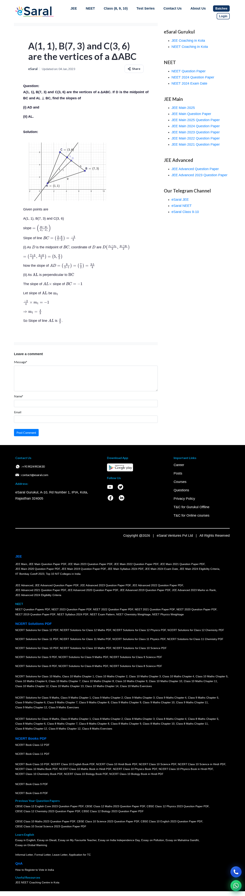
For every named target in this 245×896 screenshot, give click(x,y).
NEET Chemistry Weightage (133, 614)
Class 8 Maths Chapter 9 (126, 723)
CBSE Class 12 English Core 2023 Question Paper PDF (49, 806)
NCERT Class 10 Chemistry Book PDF (38, 774)
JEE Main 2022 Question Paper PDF (136, 564)
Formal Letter (42, 854)
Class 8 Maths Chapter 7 (62, 723)
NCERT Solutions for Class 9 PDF (36, 657)
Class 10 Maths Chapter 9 (131, 681)
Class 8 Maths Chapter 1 (76, 718)
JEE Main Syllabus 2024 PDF (125, 569)
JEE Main (21, 564)
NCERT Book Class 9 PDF (31, 784)
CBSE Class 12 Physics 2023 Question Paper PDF (178, 806)
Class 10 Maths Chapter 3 (145, 676)
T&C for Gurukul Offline (191, 507)
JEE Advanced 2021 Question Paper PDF (40, 590)
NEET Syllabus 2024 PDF (72, 614)
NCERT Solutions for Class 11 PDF (36, 639)
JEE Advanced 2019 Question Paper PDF (145, 590)
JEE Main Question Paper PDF (47, 564)
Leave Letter (59, 854)
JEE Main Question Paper (191, 114)
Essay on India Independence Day (119, 840)
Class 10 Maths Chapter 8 (98, 681)
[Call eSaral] (236, 871)
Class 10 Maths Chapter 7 (64, 681)
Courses (180, 482)
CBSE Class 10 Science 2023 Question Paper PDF (108, 821)
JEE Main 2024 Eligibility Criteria (199, 569)
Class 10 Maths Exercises (136, 686)
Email (17, 412)
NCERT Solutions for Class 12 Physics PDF (139, 630)
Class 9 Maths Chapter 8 (94, 702)
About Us (198, 8)
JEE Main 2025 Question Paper (196, 120)
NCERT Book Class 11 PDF (32, 754)
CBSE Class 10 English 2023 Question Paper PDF (171, 821)
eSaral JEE (180, 199)
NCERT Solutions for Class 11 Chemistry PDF (195, 639)
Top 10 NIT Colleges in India (63, 574)
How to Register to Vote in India (34, 870)
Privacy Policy (184, 499)
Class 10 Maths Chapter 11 (200, 681)
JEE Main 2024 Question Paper (196, 126)
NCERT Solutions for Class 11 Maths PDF (85, 639)
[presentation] (41, 228)
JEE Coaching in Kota (188, 40)
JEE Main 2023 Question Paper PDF (90, 564)
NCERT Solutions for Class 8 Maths (37, 718)
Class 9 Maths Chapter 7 (62, 702)
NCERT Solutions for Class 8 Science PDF (136, 666)
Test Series (145, 8)
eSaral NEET (182, 206)
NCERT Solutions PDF (33, 624)
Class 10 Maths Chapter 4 (178, 676)
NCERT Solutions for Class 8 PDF (36, 666)
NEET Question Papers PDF (32, 609)
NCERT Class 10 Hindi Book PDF (116, 764)
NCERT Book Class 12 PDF (32, 745)
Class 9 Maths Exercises (64, 707)
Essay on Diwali (47, 840)
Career (179, 465)
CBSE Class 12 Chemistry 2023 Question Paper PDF (47, 811)
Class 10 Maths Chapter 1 (78, 676)
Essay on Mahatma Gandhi (182, 840)
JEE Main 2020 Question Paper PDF (37, 569)
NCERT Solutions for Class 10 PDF (36, 648)
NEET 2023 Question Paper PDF (71, 609)
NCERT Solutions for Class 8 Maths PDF (83, 666)
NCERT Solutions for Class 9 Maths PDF (83, 657)
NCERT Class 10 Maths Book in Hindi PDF (85, 769)
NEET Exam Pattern (102, 614)
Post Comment (26, 432)
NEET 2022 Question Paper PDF (113, 609)
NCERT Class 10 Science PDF (157, 764)
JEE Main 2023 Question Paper (196, 132)
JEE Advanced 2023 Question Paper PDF (105, 585)
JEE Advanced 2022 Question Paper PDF (157, 585)
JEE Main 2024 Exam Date (161, 569)
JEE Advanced (24, 585)
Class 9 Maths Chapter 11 (192, 702)
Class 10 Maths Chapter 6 (31, 681)
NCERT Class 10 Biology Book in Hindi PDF (136, 774)
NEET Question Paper (189, 71)
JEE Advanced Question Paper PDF (57, 585)
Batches (221, 8)
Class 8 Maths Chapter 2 (107, 718)
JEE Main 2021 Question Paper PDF (182, 564)
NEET (90, 8)
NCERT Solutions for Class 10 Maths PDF (85, 648)
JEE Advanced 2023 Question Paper (199, 175)
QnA (19, 863)
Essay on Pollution (152, 840)
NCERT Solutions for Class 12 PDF (36, 630)
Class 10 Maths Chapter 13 (66, 686)
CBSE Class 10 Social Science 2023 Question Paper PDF (50, 826)
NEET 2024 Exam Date (189, 83)
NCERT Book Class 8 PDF (31, 793)
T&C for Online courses (191, 515)
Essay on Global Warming (31, 845)
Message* (20, 362)
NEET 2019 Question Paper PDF (35, 614)
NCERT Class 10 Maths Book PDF (36, 769)
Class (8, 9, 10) (116, 8)
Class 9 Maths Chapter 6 (30, 702)
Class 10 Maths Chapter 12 (32, 686)
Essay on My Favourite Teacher (77, 840)
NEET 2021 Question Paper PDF (155, 609)
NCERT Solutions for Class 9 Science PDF (136, 657)
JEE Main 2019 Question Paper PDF (83, 569)
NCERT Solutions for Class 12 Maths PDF (85, 630)
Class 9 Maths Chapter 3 (139, 697)
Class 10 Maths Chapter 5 (211, 676)
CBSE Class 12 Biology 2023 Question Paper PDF (113, 811)
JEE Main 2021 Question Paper (196, 144)
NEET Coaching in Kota (190, 47)
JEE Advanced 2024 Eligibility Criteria (38, 595)
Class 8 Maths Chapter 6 (30, 723)
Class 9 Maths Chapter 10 (159, 702)
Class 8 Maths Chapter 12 (31, 728)
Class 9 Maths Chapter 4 (171, 697)
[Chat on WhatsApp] (236, 885)
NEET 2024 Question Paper (193, 77)
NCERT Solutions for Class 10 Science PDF (140, 648)
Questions (181, 490)
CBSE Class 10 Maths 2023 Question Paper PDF (45, 821)
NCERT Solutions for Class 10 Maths (38, 676)
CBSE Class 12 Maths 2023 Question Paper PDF (115, 806)
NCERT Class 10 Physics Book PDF (135, 769)
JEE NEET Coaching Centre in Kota (37, 882)
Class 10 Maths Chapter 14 (101, 686)
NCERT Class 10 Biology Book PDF (86, 774)
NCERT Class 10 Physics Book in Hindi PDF (186, 769)
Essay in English (25, 840)
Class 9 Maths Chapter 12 (31, 707)
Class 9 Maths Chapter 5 (203, 697)
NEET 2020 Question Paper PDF (196, 609)
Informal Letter (24, 854)
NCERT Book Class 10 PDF (32, 764)
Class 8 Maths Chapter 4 (171, 718)
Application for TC (80, 854)
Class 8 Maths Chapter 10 (159, 723)
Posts (178, 473)
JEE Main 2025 (183, 108)
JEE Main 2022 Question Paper (196, 138)
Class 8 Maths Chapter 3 (139, 718)
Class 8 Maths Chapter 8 (94, 723)
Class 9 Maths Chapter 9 (126, 702)
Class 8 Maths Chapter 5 (203, 718)
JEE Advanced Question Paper (195, 169)
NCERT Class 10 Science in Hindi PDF (201, 764)
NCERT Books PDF (31, 738)
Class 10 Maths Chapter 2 (111, 676)
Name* (18, 396)
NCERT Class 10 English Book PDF (73, 764)
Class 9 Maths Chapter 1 (76, 697)
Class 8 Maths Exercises (97, 728)
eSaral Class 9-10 (185, 212)
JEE (73, 8)
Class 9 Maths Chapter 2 (107, 697)
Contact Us (172, 8)
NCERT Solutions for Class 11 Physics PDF (139, 639)
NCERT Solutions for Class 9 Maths (37, 697)
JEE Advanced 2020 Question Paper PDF (93, 590)
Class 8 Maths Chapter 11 (192, 723)
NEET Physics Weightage (168, 614)
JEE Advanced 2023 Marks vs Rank (194, 590)
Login (223, 16)
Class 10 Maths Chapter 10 (165, 681)
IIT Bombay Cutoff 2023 (29, 574)
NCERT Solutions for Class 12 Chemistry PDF (195, 630)
